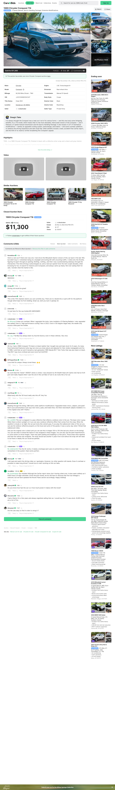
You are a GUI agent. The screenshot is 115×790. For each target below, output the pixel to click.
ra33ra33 (10, 343)
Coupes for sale (56, 531)
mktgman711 (11, 382)
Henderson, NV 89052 (23, 105)
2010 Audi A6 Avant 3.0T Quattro (98, 331)
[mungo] (5, 286)
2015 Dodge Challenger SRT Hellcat (98, 517)
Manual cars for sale (16, 531)
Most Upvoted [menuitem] (61, 243)
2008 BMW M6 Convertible (99, 458)
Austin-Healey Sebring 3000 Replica (98, 252)
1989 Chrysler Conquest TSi (51, 203)
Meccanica (11, 496)
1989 (35, 528)
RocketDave (11, 255)
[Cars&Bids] (5, 471)
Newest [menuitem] (52, 243)
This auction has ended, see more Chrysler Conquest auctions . (29, 76)
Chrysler (18, 85)
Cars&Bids (11, 471)
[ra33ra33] (5, 343)
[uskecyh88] (5, 485)
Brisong (15, 223)
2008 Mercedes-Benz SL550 (98, 306)
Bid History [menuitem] (83, 243)
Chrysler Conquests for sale (43, 531)
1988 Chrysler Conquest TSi (29, 203)
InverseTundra (12, 296)
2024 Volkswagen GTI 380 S (99, 279)
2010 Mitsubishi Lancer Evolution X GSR (98, 582)
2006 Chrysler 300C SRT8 (99, 123)
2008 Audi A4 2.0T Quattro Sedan (99, 224)
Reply (14, 270)
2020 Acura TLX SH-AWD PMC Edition (99, 426)
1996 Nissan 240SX (97, 551)
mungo (10, 286)
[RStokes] (5, 370)
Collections (47, 3)
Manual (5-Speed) (14, 528)
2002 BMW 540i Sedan (98, 615)
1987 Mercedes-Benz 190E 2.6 (99, 362)
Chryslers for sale (28, 531)
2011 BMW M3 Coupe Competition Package (97, 391)
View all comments (45, 519)
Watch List (38, 3)
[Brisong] (12, 223)
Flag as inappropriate (25, 270)
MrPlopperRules (13, 360)
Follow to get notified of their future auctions (25, 235)
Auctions (21, 3)
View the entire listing (44, 150)
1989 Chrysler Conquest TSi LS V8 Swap (10, 203)
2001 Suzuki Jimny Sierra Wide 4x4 (99, 645)
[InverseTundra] (5, 296)
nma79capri (11, 393)
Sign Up (106, 3)
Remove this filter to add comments (44, 249)
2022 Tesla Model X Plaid (99, 173)
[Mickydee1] (5, 508)
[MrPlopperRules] (5, 360)
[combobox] (78, 3)
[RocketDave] (5, 255)
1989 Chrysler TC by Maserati (75, 203)
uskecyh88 (11, 485)
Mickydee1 (11, 508)
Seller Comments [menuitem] (73, 243)
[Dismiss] (112, 787)
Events (54, 3)
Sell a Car (30, 3)
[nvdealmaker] (17, 109)
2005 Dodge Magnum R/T (99, 147)
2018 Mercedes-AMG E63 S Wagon (99, 95)
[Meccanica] (5, 495)
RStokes (10, 370)
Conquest (19, 89)
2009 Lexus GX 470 (97, 486)
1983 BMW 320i (96, 198)
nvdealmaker (22, 109)
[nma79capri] (5, 393)
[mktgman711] (5, 382)
